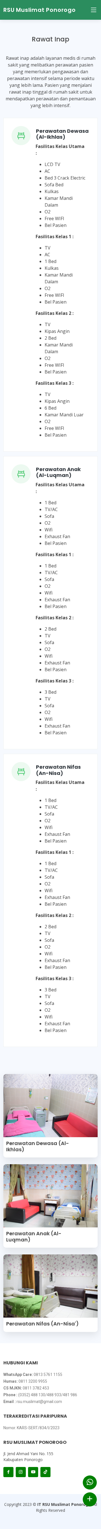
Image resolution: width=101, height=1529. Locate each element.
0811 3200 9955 (33, 1381)
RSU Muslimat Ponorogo (39, 10)
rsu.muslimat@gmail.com (39, 1401)
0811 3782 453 (36, 1388)
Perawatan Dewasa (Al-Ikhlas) (62, 134)
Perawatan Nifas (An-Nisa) (58, 770)
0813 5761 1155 (48, 1374)
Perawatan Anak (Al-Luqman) (58, 472)
